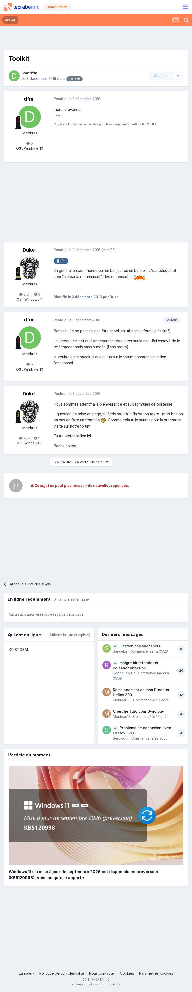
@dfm (61, 261)
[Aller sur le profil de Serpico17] (106, 730)
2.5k (26, 294)
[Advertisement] (96, 37)
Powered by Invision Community (96, 984)
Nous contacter (102, 973)
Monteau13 (121, 700)
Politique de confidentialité (61, 973)
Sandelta (120, 652)
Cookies (127, 973)
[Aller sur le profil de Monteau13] (106, 692)
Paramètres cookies (156, 973)
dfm (34, 73)
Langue (25, 973)
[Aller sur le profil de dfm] (14, 76)
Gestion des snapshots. (141, 646)
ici (89, 436)
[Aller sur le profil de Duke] (29, 268)
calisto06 (68, 462)
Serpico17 (121, 738)
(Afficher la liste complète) (69, 635)
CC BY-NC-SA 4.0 (96, 980)
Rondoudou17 (124, 673)
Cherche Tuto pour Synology (138, 711)
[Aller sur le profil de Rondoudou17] (106, 665)
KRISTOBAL (19, 650)
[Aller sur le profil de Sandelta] (106, 648)
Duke (29, 250)
